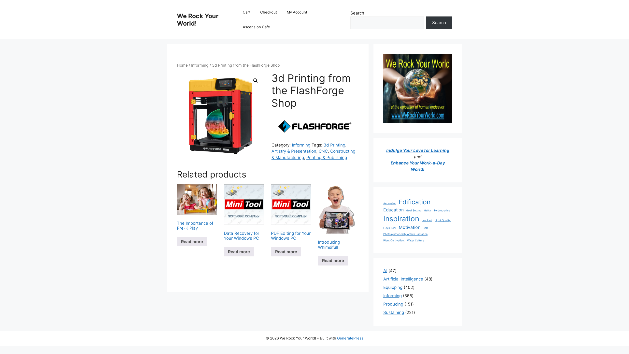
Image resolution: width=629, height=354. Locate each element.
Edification (414, 202)
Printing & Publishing (326, 157)
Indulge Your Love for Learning (417, 150)
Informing (200, 65)
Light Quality (443, 220)
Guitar (428, 210)
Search (357, 13)
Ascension (389, 203)
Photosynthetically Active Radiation (405, 234)
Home (182, 65)
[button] (255, 80)
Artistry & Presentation (294, 151)
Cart (246, 12)
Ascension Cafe (256, 27)
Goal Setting (414, 210)
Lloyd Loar (389, 228)
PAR (425, 228)
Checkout (268, 12)
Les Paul (427, 220)
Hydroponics (442, 210)
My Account (297, 12)
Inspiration (401, 218)
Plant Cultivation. (394, 240)
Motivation (409, 227)
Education (393, 209)
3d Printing (334, 145)
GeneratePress (350, 338)
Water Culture (415, 240)
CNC (323, 151)
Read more (192, 241)
